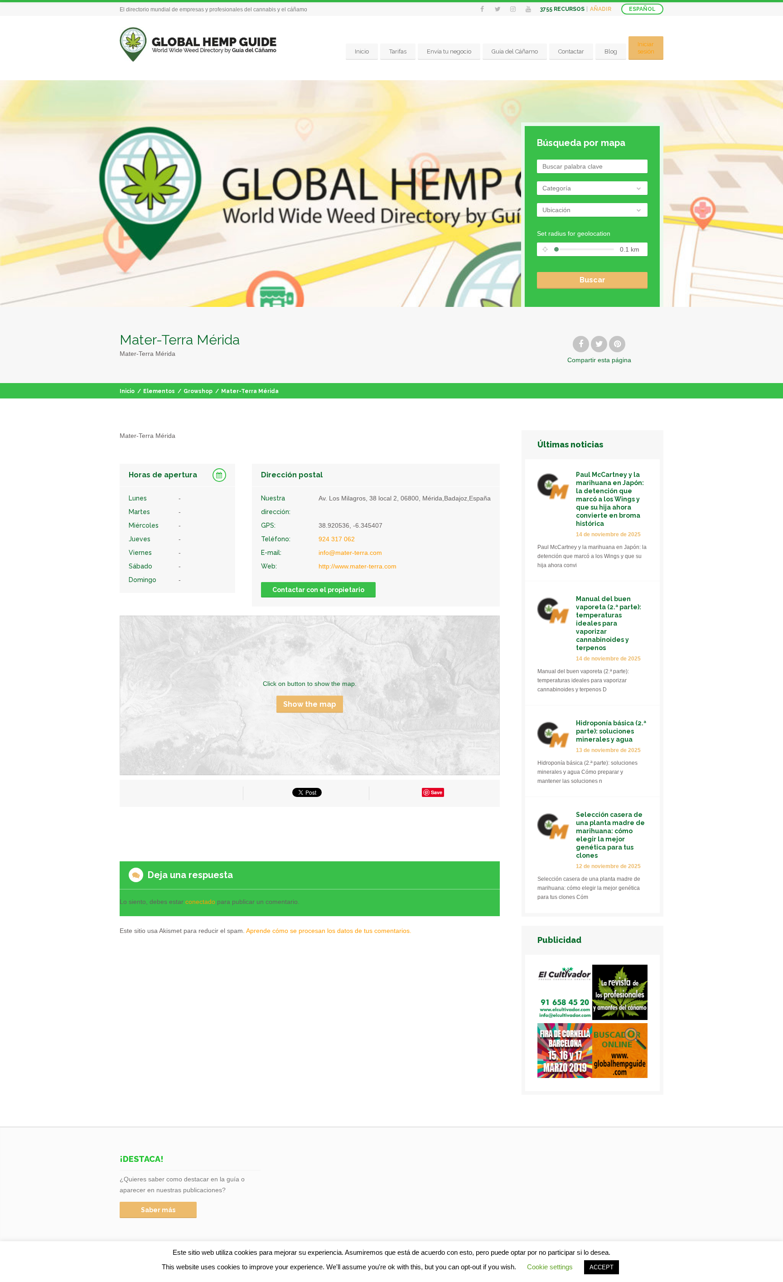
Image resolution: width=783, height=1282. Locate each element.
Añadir (600, 9)
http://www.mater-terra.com (357, 566)
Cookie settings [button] (550, 1267)
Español (642, 9)
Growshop (198, 391)
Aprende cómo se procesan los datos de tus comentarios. (328, 930)
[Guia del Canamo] (620, 1052)
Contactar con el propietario (318, 589)
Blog (610, 51)
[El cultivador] (565, 994)
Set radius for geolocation (573, 233)
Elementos (159, 391)
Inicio (362, 51)
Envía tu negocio (449, 51)
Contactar (571, 51)
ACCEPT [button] (602, 1267)
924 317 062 (337, 539)
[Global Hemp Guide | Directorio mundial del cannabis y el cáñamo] (198, 44)
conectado (200, 901)
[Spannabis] (565, 1052)
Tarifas (397, 51)
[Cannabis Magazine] (620, 994)
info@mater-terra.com (350, 552)
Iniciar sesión (646, 48)
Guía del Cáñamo (515, 51)
